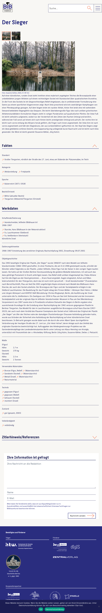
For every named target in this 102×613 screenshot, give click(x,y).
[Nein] (99, 606)
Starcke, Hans (10, 229)
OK (41, 609)
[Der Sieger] (46, 66)
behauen (8, 397)
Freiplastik (25, 171)
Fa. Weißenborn (11, 235)
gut (5, 412)
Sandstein (8, 373)
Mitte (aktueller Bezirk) (14, 195)
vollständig (9, 425)
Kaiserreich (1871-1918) (15, 183)
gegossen (8, 391)
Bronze (7, 370)
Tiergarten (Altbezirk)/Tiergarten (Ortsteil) (22, 198)
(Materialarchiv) (32, 370)
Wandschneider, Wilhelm (15, 222)
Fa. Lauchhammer (12, 232)
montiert (8, 400)
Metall (7, 376)
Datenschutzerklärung (55, 609)
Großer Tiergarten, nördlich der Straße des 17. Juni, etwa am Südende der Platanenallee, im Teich (46, 159)
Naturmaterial (10, 379)
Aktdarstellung (10, 171)
